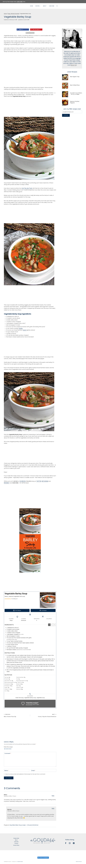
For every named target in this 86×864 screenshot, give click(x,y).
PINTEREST (6, 483)
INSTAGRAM (45, 481)
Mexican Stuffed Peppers (74, 102)
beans (25, 330)
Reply (53, 795)
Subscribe (51, 6)
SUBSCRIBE (20, 1)
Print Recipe (18, 610)
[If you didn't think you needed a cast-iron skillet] (39, 853)
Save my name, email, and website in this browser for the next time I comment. (25, 774)
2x (51, 624)
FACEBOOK (23, 481)
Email (33, 770)
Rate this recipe (8, 747)
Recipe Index (16, 838)
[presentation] (65, 77)
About (44, 6)
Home (31, 6)
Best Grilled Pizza (75, 85)
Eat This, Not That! (27, 188)
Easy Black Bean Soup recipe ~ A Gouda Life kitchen (24, 825)
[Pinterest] (73, 843)
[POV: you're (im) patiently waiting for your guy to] (13, 853)
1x (49, 624)
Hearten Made (20, 861)
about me (73, 65)
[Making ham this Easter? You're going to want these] (82, 853)
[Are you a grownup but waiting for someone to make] (21, 853)
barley (21, 328)
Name (6, 770)
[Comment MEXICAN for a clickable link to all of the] (47, 853)
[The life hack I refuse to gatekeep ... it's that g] (65, 853)
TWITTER (38, 481)
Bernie (9, 809)
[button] (5, 599)
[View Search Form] (57, 6)
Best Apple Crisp (74, 76)
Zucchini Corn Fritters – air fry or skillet (76, 93)
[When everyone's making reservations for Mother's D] (30, 853)
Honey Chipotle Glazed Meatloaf (47, 715)
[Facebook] (65, 843)
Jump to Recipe (30, 32)
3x (54, 624)
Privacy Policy (16, 845)
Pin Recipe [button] (44, 610)
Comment (7, 753)
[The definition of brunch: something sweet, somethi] (73, 853)
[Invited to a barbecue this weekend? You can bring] (4, 853)
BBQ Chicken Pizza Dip (10, 715)
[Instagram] (69, 843)
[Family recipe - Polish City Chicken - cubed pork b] (56, 853)
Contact (16, 843)
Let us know (29, 704)
